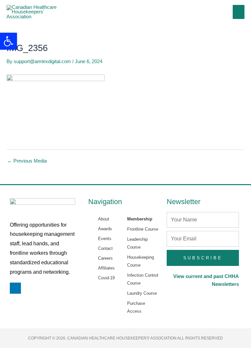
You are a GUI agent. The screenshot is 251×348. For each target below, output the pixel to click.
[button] (8, 41)
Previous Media (27, 161)
